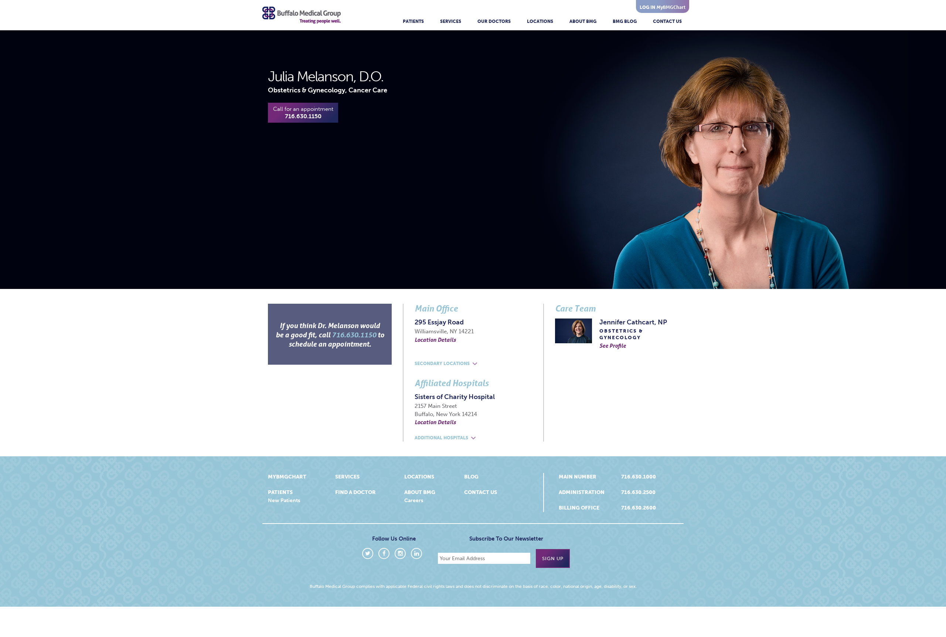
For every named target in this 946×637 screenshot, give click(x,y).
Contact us (480, 492)
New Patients (284, 500)
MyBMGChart (287, 477)
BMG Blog (625, 21)
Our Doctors (494, 21)
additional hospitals (442, 437)
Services (450, 21)
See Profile (612, 345)
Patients (413, 21)
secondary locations (443, 363)
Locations (540, 21)
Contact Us (667, 21)
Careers (413, 500)
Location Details (435, 339)
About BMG (582, 21)
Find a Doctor (355, 492)
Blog (471, 477)
